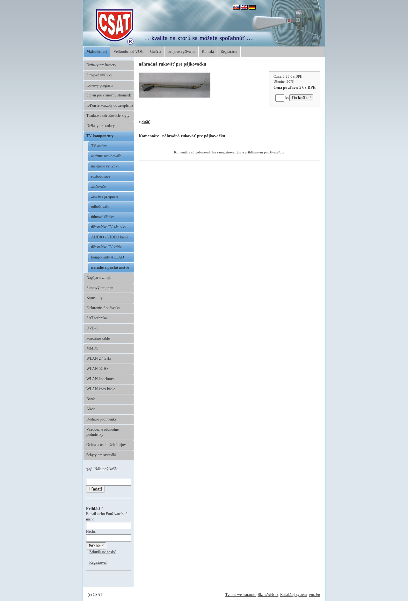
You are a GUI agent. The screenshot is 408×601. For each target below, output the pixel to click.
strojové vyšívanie (181, 51)
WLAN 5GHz (97, 368)
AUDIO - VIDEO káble (109, 237)
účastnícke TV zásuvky (108, 227)
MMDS (92, 348)
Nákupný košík (105, 469)
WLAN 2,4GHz (98, 358)
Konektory (94, 297)
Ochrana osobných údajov (106, 444)
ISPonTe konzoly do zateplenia (109, 105)
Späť (146, 121)
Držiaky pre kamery (101, 65)
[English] (244, 8)
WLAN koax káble (100, 389)
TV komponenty (99, 136)
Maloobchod (96, 51)
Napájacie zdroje (98, 277)
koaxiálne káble (98, 338)
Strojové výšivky (99, 75)
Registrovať (98, 562)
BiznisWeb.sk (268, 594)
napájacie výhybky (105, 166)
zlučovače (98, 186)
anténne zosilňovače (106, 156)
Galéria (155, 51)
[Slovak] (236, 8)
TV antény (99, 146)
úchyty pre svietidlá (101, 455)
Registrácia (229, 51)
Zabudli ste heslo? (102, 552)
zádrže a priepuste (104, 196)
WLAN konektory (100, 379)
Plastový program (99, 288)
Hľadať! (95, 489)
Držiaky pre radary (100, 126)
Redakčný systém (293, 594)
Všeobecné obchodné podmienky (102, 432)
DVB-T (92, 328)
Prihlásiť (314, 595)
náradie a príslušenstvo (110, 267)
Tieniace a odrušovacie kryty (107, 115)
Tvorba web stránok (240, 594)
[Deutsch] (252, 8)
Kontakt (208, 51)
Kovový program (99, 85)
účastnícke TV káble (106, 247)
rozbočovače (100, 176)
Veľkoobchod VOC (128, 51)
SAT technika (96, 318)
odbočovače (100, 206)
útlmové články (102, 217)
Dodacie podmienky (101, 419)
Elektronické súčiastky (103, 308)
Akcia (90, 409)
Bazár (90, 399)
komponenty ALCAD (107, 257)
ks (286, 98)
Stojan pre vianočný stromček (108, 95)
